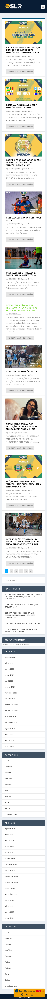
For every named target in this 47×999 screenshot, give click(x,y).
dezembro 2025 (11, 705)
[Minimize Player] (36, 994)
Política (8, 796)
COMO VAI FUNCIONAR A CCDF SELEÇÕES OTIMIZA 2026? (21, 106)
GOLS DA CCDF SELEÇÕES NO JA (21, 371)
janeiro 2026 (10, 699)
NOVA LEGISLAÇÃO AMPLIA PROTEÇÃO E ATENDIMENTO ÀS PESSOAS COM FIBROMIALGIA (21, 308)
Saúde (25, 433)
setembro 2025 (11, 722)
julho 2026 (9, 663)
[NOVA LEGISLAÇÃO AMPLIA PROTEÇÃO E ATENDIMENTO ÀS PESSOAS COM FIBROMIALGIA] (23, 409)
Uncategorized (11, 814)
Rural (7, 802)
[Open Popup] (32, 994)
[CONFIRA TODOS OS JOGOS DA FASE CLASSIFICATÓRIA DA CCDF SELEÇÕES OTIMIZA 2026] (23, 145)
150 (25, 571)
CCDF (18, 56)
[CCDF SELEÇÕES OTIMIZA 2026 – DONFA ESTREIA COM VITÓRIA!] (23, 258)
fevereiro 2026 (11, 693)
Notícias (30, 56)
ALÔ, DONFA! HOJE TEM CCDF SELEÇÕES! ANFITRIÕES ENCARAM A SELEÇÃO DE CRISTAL (23, 484)
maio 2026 (9, 675)
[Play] (22, 994)
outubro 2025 (10, 717)
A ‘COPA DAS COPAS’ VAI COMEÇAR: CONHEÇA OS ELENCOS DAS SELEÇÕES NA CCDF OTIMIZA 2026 (23, 50)
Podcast (19, 314)
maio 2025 (9, 746)
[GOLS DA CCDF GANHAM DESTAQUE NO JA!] (23, 202)
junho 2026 (9, 669)
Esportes (24, 56)
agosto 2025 (10, 728)
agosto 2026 (10, 657)
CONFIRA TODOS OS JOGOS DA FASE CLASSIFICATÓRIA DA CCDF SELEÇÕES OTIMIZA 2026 (24, 163)
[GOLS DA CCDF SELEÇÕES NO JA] (23, 356)
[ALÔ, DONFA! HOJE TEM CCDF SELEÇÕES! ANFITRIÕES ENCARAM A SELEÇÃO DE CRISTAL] (23, 466)
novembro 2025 (11, 711)
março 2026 (10, 687)
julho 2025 (9, 734)
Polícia (7, 790)
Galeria (8, 772)
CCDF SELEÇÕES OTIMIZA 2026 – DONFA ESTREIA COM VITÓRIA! (21, 274)
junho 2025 (9, 740)
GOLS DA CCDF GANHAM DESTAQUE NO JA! (23, 219)
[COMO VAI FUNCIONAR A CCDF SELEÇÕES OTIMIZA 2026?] (23, 90)
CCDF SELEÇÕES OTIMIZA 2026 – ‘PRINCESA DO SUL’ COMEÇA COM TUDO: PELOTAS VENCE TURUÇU (22, 542)
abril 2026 (9, 681)
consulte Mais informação (20, 71)
